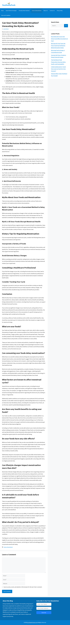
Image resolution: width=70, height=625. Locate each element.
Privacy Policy (60, 10)
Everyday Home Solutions (24, 10)
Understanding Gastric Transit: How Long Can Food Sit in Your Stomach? (58, 69)
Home (2, 10)
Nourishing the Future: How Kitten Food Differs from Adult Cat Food (59, 39)
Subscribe (44, 612)
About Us (46, 10)
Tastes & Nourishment (36, 10)
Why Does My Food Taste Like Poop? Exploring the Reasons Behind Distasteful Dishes (58, 45)
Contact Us (52, 10)
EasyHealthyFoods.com (32, 622)
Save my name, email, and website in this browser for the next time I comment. (23, 587)
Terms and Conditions (5, 15)
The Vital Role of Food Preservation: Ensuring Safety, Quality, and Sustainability (58, 62)
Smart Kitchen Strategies (11, 10)
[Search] (66, 25)
